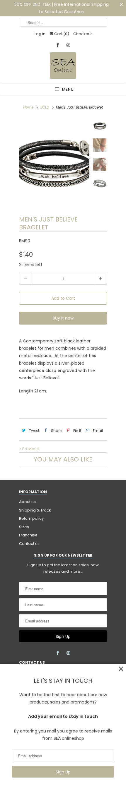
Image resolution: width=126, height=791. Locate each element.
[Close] (121, 668)
